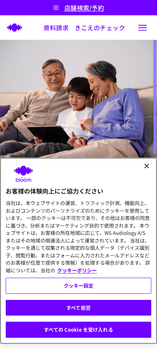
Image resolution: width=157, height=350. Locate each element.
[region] (78, 251)
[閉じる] (146, 166)
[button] (142, 27)
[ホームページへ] (12, 27)
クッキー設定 (79, 285)
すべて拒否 (78, 307)
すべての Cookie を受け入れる (78, 329)
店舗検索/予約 (84, 8)
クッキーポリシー (77, 270)
